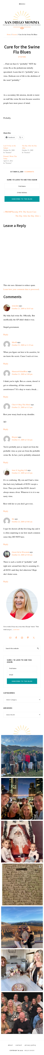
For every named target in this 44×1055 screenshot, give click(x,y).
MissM (14, 342)
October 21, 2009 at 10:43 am (22, 308)
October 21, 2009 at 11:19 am (22, 345)
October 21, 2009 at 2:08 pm (22, 374)
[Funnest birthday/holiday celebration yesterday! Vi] (22, 970)
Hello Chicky (29, 1050)
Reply (5, 334)
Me (13, 519)
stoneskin (15, 306)
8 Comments (29, 172)
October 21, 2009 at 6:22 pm (22, 473)
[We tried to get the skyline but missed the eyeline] (22, 799)
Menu (23, 4)
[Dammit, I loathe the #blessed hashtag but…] (22, 756)
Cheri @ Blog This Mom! (21, 404)
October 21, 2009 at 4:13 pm (22, 407)
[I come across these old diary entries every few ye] (22, 884)
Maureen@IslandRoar (20, 371)
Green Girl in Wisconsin (20, 552)
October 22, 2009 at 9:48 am (22, 555)
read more (16, 629)
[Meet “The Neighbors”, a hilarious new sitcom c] (22, 1013)
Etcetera (22, 57)
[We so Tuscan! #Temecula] (22, 927)
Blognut (15, 437)
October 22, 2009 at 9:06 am (22, 521)
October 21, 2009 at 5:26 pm (22, 440)
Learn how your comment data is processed (21, 289)
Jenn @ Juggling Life (19, 470)
